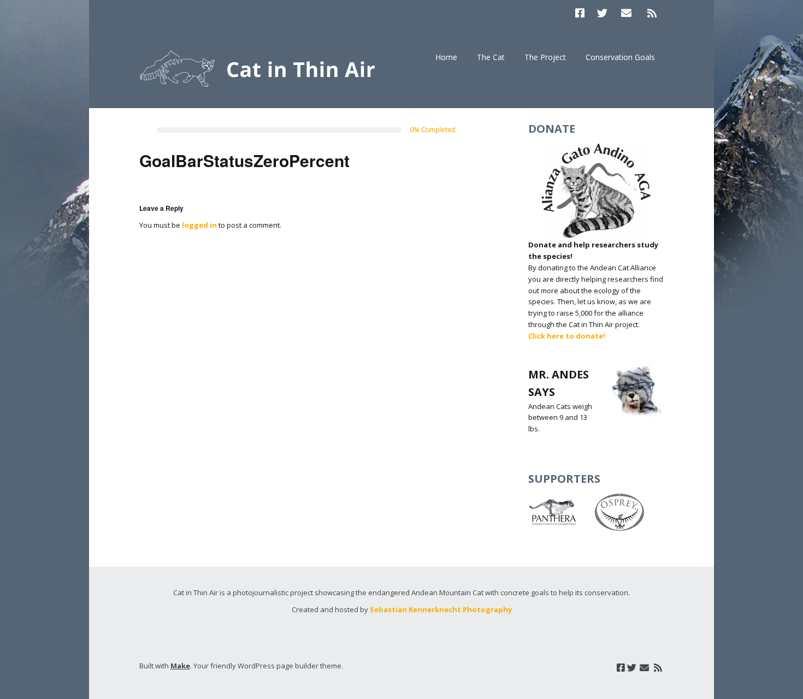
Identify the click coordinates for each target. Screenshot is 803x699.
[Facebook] (582, 13)
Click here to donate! (566, 336)
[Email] (627, 13)
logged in (199, 225)
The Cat (491, 57)
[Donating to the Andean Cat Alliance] (596, 191)
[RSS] (652, 13)
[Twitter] (602, 13)
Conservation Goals (620, 57)
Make (180, 666)
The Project (545, 57)
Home (446, 57)
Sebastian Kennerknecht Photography (441, 609)
